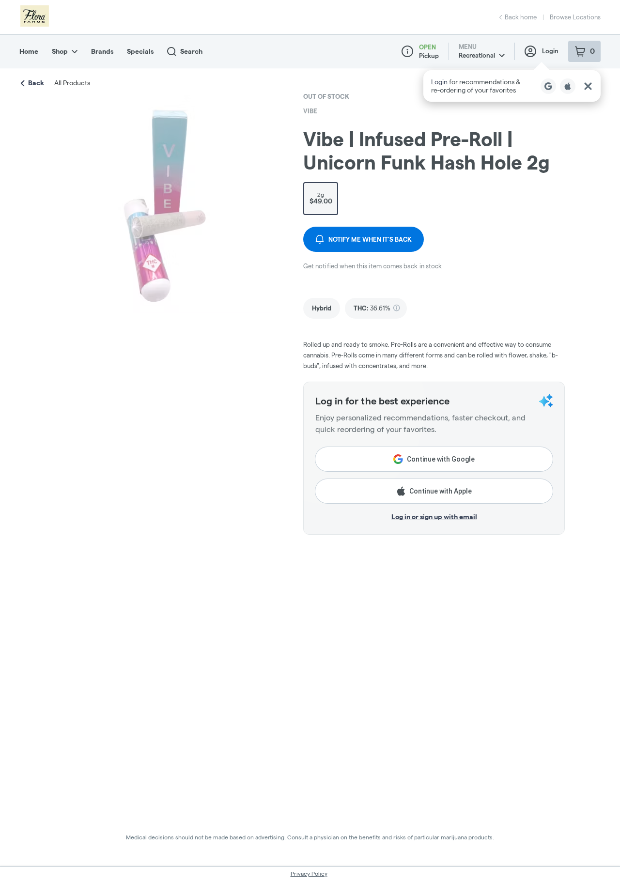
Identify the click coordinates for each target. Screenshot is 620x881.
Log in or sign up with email (434, 517)
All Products (72, 83)
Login (550, 50)
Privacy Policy (309, 873)
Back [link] (36, 83)
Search (191, 51)
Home (28, 51)
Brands (102, 51)
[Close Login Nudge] (588, 86)
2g (321, 198)
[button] (512, 86)
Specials (140, 51)
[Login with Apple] (567, 86)
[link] (321, 308)
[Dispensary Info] (407, 51)
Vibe (310, 111)
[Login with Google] (548, 86)
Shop (60, 51)
